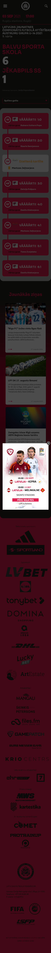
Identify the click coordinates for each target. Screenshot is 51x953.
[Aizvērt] (48, 443)
